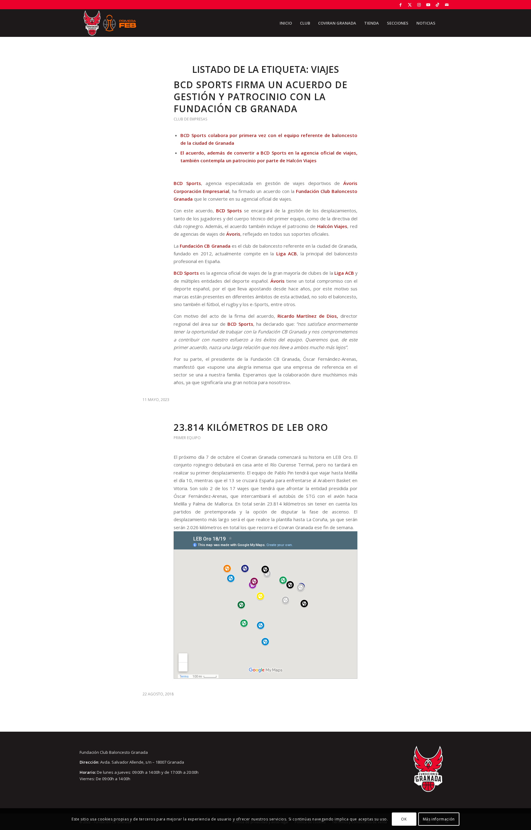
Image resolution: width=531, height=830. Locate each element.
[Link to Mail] (446, 4)
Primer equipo (187, 437)
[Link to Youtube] (428, 4)
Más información (439, 819)
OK (404, 819)
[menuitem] (286, 23)
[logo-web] (110, 23)
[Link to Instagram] (419, 4)
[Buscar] (445, 23)
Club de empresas (190, 119)
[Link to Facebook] (400, 4)
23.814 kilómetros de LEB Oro (251, 427)
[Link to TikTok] (437, 4)
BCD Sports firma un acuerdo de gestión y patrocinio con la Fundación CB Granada (261, 96)
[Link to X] (409, 4)
